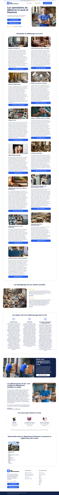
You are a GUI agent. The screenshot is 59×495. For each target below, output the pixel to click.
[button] (56, 489)
